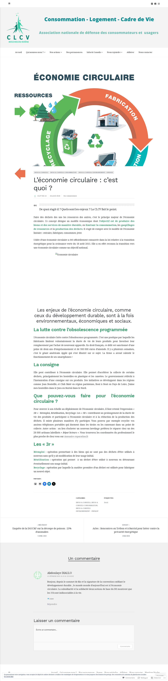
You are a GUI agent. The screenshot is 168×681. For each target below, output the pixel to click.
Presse (99, 672)
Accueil (18, 52)
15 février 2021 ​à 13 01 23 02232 (60, 576)
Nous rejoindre (113, 52)
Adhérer (130, 52)
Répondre (52, 604)
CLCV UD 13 (42, 196)
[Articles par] (35, 196)
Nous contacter (145, 52)
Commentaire (125, 646)
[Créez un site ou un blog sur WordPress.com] (9, 672)
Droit (106, 502)
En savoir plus (8, 677)
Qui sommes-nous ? (34, 52)
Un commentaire (70, 196)
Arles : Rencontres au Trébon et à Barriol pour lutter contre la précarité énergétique (126, 530)
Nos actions (55, 52)
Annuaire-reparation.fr (76, 436)
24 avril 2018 (55, 196)
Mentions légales (152, 672)
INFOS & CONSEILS (41, 172)
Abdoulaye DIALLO (59, 573)
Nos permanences (74, 52)
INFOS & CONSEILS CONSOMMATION (63, 172)
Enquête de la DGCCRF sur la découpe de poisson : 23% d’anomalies (41, 530)
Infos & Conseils (94, 52)
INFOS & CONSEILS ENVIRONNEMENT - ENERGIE (96, 172)
